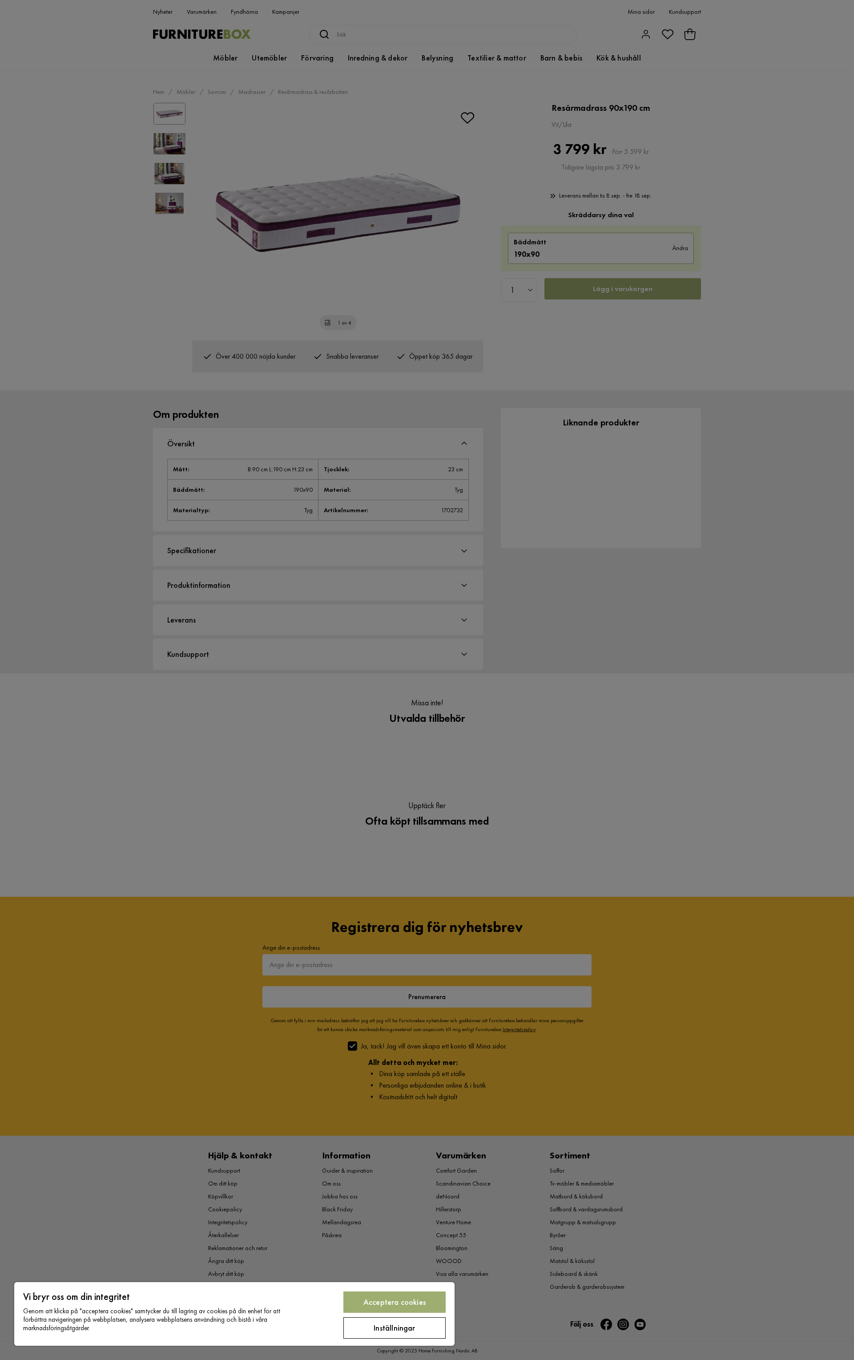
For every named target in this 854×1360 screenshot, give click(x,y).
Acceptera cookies (394, 1302)
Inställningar (394, 1328)
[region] (234, 1314)
